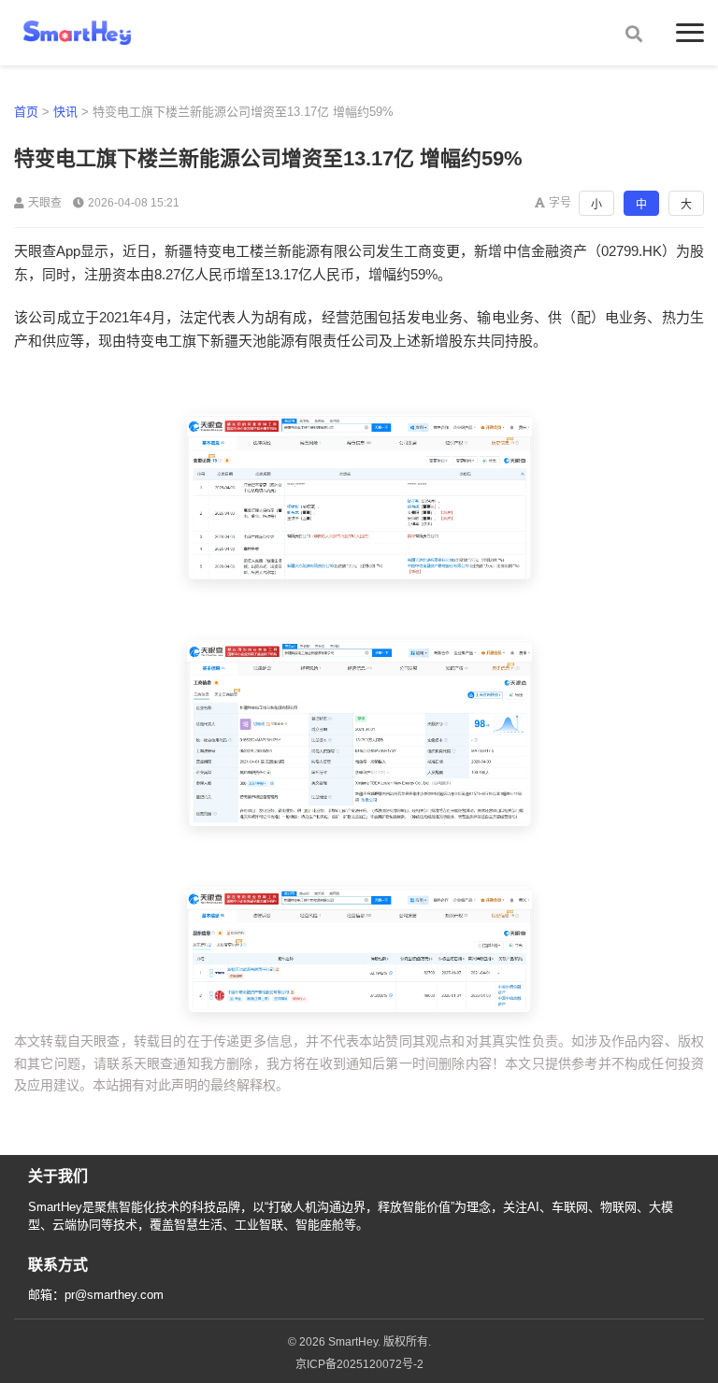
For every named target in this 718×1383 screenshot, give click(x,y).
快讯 (65, 112)
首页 (26, 112)
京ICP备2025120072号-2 (359, 1364)
